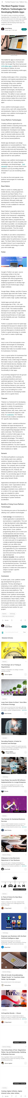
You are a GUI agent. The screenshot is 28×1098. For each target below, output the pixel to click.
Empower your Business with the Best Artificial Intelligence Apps (13, 937)
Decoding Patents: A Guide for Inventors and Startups (11, 742)
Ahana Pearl (7, 947)
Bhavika (6, 791)
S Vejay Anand (7, 908)
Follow (24, 29)
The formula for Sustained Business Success (13, 820)
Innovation (5, 738)
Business (4, 613)
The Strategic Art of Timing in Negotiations (11, 666)
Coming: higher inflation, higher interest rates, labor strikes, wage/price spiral (11, 1093)
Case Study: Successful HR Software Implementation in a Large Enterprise (13, 781)
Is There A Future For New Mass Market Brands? (11, 898)
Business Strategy (7, 854)
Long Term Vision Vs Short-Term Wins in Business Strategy (14, 703)
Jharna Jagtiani (8, 674)
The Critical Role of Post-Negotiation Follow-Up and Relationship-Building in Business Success (13, 1052)
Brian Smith (7, 869)
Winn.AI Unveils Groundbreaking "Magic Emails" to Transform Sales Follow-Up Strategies (12, 977)
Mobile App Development (8, 616)
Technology (12, 613)
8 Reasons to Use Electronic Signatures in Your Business (10, 859)
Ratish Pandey (7, 713)
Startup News (7, 985)
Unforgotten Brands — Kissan (11, 1013)
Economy (5, 1087)
